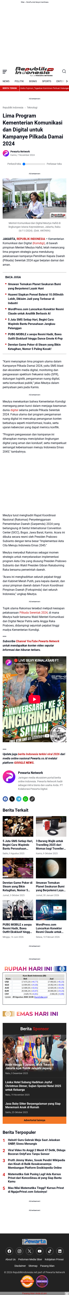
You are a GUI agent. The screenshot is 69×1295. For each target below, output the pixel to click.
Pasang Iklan (47, 1265)
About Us (10, 1259)
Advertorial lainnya (34, 1120)
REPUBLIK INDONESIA (31, 239)
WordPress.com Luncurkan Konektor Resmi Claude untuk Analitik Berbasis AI (36, 311)
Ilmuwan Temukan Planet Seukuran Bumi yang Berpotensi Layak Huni (34, 286)
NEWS (6, 81)
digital (14, 410)
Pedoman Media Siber (30, 1259)
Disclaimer (20, 1265)
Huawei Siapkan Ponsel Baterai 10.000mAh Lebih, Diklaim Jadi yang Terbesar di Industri (36, 299)
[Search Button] (64, 71)
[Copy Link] (32, 799)
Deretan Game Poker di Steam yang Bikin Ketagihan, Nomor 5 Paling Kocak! (34, 347)
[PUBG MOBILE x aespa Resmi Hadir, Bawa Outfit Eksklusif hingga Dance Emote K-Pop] (18, 910)
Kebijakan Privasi (54, 1259)
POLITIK (19, 81)
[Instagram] (19, 1251)
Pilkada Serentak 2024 (33, 612)
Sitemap (33, 1265)
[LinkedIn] (60, 1251)
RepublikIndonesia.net (25, 1272)
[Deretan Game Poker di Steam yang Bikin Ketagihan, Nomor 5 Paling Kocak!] (18, 868)
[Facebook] (5, 799)
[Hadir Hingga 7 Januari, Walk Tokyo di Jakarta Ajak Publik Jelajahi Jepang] (34, 1056)
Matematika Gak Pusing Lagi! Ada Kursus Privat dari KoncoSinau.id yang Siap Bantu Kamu (35, 1177)
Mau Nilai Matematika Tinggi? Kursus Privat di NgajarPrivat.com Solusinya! (36, 1189)
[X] (12, 799)
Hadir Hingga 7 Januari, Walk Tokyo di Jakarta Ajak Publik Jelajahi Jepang (29, 1066)
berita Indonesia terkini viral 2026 (39, 754)
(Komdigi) (39, 243)
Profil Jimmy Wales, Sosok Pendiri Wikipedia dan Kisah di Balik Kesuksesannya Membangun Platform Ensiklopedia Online (36, 1164)
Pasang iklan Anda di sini (34, 1293)
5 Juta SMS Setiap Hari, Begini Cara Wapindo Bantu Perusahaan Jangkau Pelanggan (31, 324)
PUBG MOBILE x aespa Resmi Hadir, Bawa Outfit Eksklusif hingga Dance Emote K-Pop (35, 336)
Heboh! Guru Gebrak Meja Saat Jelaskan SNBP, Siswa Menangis (34, 1141)
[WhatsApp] (25, 799)
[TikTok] (49, 1251)
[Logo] (34, 1242)
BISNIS (33, 81)
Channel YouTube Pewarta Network (37, 641)
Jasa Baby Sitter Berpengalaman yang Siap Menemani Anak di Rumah (33, 1105)
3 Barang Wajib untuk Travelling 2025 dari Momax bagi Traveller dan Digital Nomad (50, 844)
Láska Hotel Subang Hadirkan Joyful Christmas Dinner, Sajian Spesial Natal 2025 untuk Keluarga (33, 1086)
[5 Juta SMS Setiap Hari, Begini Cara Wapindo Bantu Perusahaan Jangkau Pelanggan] (18, 826)
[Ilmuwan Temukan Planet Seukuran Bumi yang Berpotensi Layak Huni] (51, 868)
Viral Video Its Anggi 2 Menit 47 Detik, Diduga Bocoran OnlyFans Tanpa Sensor (36, 1152)
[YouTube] (39, 1251)
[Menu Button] (4, 71)
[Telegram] (18, 799)
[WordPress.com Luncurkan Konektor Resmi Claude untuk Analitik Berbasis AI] (51, 910)
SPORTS (46, 81)
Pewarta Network (55, 1272)
